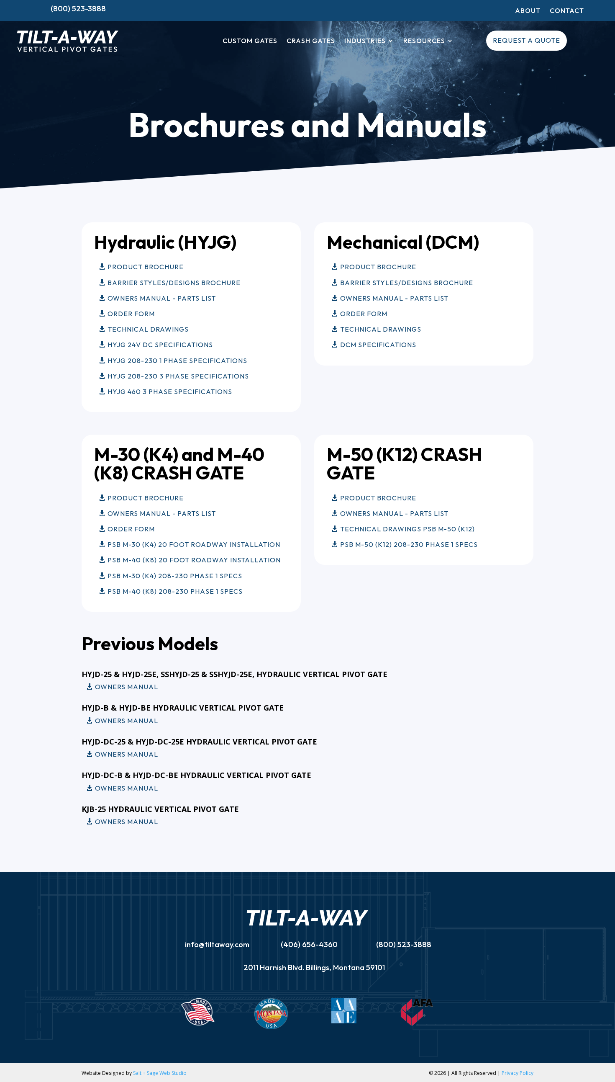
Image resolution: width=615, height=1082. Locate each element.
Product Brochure (146, 267)
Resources (424, 41)
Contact (567, 11)
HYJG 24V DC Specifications (160, 344)
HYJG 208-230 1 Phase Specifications (177, 360)
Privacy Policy (517, 1073)
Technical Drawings (148, 329)
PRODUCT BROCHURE (146, 498)
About (528, 11)
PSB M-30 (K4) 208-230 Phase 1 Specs (175, 576)
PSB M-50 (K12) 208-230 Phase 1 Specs (409, 544)
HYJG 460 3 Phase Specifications (170, 391)
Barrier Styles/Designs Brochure (174, 282)
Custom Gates (250, 41)
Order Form (131, 313)
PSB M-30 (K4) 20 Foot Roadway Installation (194, 544)
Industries (365, 41)
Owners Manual (126, 687)
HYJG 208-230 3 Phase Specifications (178, 376)
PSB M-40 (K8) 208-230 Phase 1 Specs (175, 591)
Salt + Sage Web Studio (160, 1073)
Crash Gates (311, 41)
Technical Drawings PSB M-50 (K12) (407, 529)
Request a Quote (526, 40)
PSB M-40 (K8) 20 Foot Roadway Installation (194, 560)
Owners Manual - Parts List (162, 298)
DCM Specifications (378, 344)
